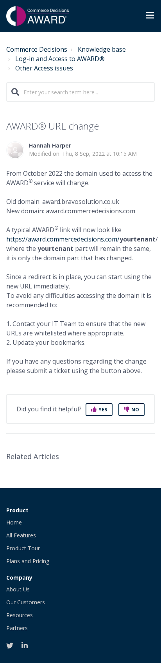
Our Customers (25, 602)
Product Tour (23, 548)
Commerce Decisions (36, 49)
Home (14, 522)
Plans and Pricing (27, 561)
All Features (21, 535)
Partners (17, 628)
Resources (19, 615)
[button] (150, 16)
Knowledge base (102, 49)
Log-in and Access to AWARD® (60, 58)
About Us (18, 589)
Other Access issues (44, 68)
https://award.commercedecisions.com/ (63, 239)
